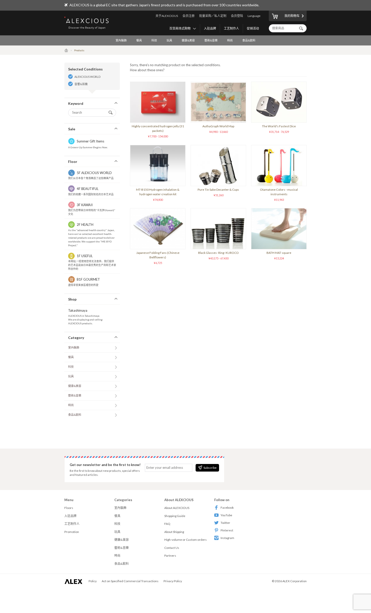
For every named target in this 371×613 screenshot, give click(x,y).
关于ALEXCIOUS (166, 16)
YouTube (226, 515)
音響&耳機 (81, 84)
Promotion (71, 532)
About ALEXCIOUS (176, 508)
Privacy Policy (173, 581)
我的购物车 (292, 16)
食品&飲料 (248, 40)
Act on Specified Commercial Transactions (130, 581)
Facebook (227, 507)
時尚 (230, 40)
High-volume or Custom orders (185, 540)
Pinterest (227, 530)
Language (254, 16)
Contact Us (171, 548)
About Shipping (174, 532)
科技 (154, 40)
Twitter (225, 523)
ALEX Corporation (294, 581)
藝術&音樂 (211, 40)
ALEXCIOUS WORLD (87, 76)
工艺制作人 (231, 28)
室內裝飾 (121, 40)
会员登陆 (237, 16)
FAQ (167, 524)
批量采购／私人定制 (212, 16)
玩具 (169, 40)
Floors (68, 508)
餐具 (139, 40)
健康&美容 (188, 40)
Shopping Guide (174, 516)
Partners (170, 555)
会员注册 (188, 16)
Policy (93, 581)
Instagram (227, 538)
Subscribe (210, 468)
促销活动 (253, 28)
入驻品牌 (210, 28)
